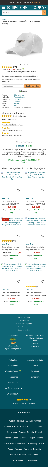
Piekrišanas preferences (13, 380)
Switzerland (33, 455)
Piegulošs (17, 99)
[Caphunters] (14, 7)
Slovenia (14, 455)
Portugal (18, 449)
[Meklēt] (44, 12)
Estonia (30, 432)
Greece (23, 438)
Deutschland (12, 432)
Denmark (40, 426)
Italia (6, 443)
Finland (38, 432)
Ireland (40, 438)
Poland (10, 449)
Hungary (31, 438)
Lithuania (21, 443)
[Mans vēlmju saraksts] (39, 7)
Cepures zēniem (24, 330)
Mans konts (13, 366)
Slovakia (37, 449)
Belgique (20, 421)
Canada (37, 421)
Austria (12, 421)
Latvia (12, 443)
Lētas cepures (24, 320)
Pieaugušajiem (19, 97)
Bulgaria (29, 421)
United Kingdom (16, 460)
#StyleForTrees (12, 371)
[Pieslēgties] (35, 7)
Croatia (7, 426)
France (8, 438)
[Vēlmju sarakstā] (18, 190)
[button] (20, 64)
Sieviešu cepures (24, 327)
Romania (28, 449)
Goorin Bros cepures (24, 324)
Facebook (35, 371)
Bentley (4, 19)
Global (15, 438)
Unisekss (17, 101)
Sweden (22, 455)
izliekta (16, 103)
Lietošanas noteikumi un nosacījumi (13, 391)
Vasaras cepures (24, 317)
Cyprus (15, 426)
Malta (41, 443)
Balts (15, 105)
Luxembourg (32, 443)
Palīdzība (13, 360)
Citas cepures (19, 95)
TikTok (35, 366)
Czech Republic (27, 426)
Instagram (35, 377)
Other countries (31, 460)
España (22, 432)
